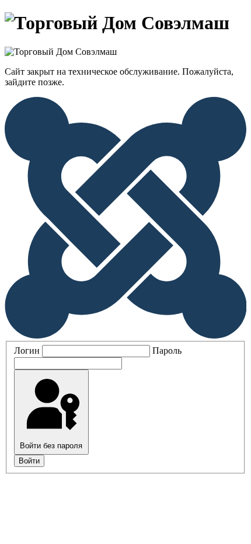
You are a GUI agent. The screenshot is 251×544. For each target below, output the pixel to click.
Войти (29, 460)
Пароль (167, 350)
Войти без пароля (51, 445)
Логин (27, 350)
